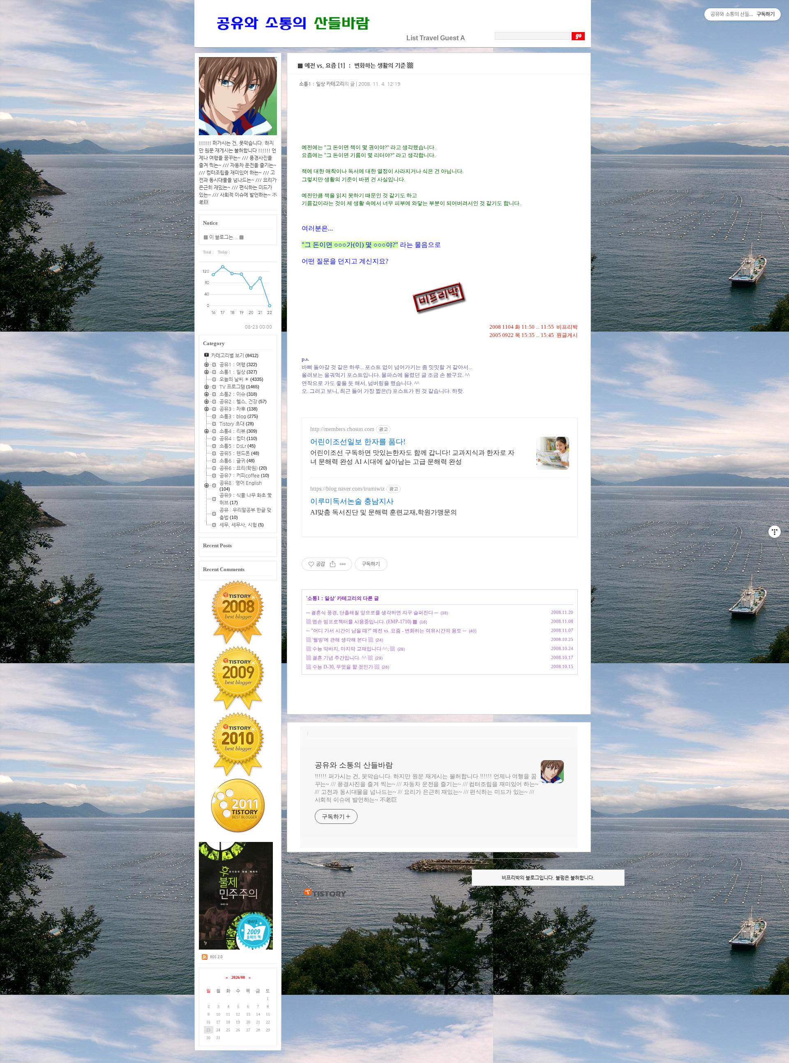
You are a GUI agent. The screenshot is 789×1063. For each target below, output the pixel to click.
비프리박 (483, 903)
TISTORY (324, 893)
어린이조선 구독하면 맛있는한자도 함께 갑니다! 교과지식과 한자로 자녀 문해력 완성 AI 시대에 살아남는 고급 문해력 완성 (412, 457)
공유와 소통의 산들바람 (354, 765)
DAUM (563, 903)
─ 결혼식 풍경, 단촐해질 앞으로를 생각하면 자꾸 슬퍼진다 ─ (372, 613)
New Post (683, 895)
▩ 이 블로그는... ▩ (223, 237)
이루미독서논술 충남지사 (352, 501)
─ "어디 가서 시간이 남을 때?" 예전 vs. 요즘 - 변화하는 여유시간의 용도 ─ (386, 631)
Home (531, 895)
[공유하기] (333, 564)
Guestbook (639, 895)
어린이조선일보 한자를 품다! (358, 442)
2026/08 (238, 977)
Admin (661, 895)
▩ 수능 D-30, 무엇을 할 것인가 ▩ (342, 667)
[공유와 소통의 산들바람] (292, 38)
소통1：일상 (321, 598)
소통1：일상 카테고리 (321, 84)
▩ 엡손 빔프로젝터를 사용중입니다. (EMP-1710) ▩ (361, 622)
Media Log (610, 895)
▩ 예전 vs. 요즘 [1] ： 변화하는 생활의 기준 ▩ (355, 65)
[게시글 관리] (343, 564)
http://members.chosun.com (342, 429)
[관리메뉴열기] (774, 532)
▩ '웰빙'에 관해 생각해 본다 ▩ (339, 640)
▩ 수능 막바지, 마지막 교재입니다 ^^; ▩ (350, 649)
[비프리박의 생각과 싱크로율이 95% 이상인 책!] (236, 948)
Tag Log (585, 895)
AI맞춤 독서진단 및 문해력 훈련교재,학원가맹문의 (383, 512)
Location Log (557, 895)
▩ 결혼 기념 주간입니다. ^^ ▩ (339, 658)
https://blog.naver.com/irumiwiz (347, 489)
